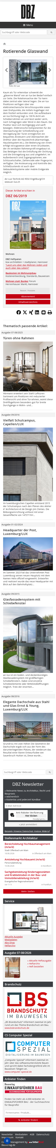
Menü (29, 25)
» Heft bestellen (35, 966)
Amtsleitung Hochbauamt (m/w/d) (25, 859)
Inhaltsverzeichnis (28, 302)
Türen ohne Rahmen (18, 338)
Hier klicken (31, 815)
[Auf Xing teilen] (31, 314)
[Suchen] (51, 32)
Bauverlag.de (8, 1144)
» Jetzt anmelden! (28, 824)
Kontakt (19, 1137)
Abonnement (28, 296)
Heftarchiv (10, 945)
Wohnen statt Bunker (17, 281)
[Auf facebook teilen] (19, 314)
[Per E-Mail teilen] (43, 312)
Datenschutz (42, 1134)
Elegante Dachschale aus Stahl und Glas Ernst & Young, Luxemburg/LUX (26, 705)
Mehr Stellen (28, 891)
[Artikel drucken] (50, 312)
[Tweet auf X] (25, 314)
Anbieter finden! (29, 1119)
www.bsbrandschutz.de (17, 1027)
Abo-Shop (10, 942)
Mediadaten (11, 939)
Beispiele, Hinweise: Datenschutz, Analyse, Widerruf (27, 831)
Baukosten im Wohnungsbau (21, 273)
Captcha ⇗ (40, 819)
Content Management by (15, 1142)
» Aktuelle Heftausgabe (39, 960)
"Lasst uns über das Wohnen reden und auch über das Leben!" (26, 266)
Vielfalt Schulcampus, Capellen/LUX (19, 422)
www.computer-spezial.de (18, 1071)
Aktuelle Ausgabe (14, 936)
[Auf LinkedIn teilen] (37, 314)
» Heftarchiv (33, 963)
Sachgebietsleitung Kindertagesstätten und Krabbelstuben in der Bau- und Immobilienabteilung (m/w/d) (27, 875)
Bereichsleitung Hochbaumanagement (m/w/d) (27, 845)
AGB (32, 1134)
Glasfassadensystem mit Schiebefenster (21, 601)
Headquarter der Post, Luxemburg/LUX (20, 532)
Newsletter (7, 1134)
